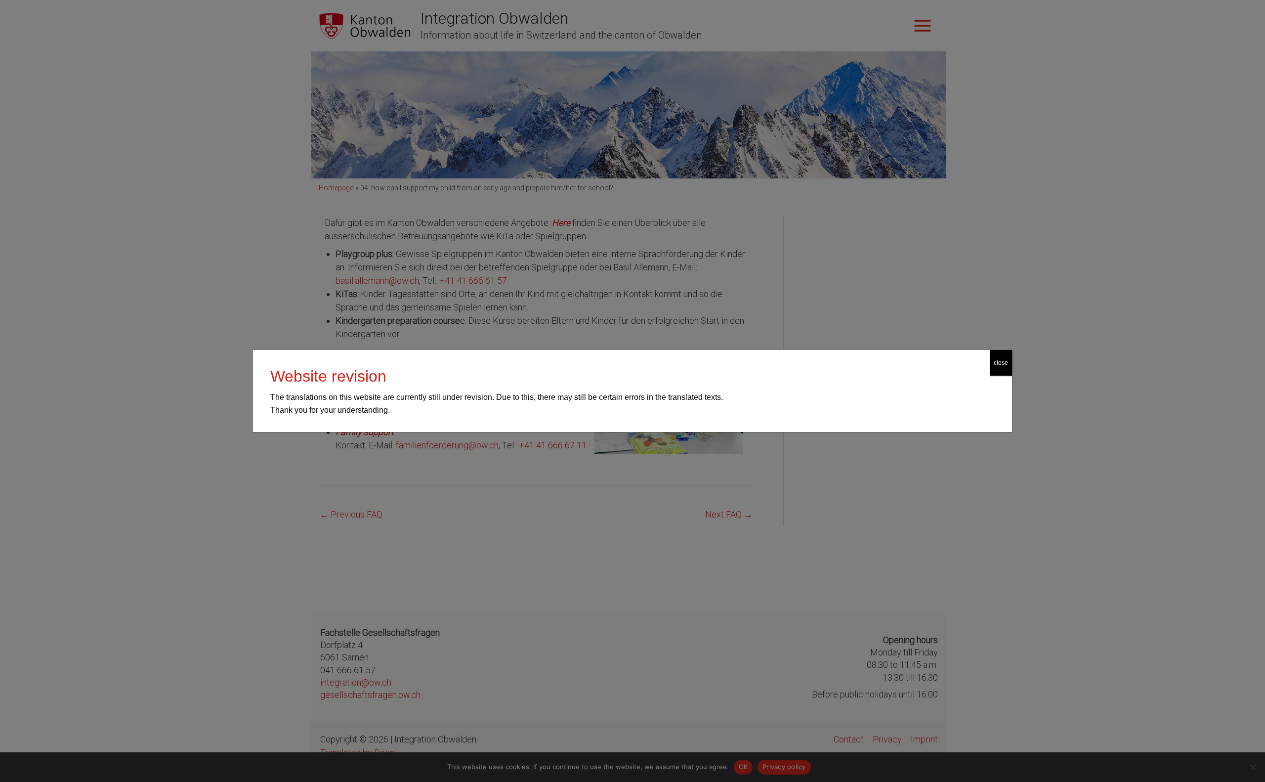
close (1001, 362)
